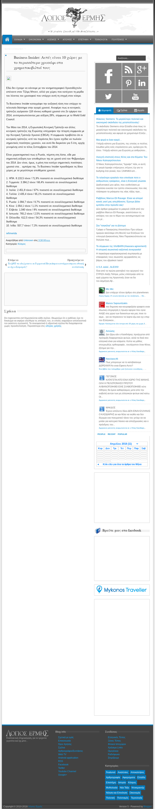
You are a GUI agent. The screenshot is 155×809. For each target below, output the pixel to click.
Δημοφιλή (106, 110)
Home (7, 39)
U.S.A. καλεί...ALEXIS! (107, 267)
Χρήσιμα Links (115, 747)
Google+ (62, 774)
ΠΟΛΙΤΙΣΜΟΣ (118, 39)
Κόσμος (22, 244)
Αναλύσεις (123, 772)
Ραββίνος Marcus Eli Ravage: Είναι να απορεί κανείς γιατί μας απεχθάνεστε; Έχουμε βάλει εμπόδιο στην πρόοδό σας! (119, 201)
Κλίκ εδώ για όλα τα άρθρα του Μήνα (122, 464)
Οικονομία (135, 792)
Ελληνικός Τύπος (116, 737)
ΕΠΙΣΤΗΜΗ (83, 39)
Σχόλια (123, 110)
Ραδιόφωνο (114, 754)
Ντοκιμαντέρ (138, 787)
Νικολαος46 (112, 359)
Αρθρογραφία (113, 777)
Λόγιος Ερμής (35, 806)
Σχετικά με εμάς (66, 737)
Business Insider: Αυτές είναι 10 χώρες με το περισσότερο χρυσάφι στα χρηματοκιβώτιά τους (48, 62)
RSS (60, 761)
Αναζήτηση (149, 58)
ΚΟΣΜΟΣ (51, 39)
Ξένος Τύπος (114, 740)
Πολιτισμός (123, 798)
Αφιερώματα (128, 777)
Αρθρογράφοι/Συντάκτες (70, 751)
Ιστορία (122, 782)
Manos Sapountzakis (116, 303)
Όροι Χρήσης (65, 744)
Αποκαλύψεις (137, 772)
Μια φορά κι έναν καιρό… (109, 140)
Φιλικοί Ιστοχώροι (117, 744)
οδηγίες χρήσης (53, 326)
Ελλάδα (141, 777)
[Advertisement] (69, 289)
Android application (68, 757)
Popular (122, 434)
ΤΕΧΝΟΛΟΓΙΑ (101, 39)
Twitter (61, 768)
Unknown (28, 240)
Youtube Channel (67, 771)
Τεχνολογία (136, 798)
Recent (111, 434)
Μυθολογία (111, 787)
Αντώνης (110, 331)
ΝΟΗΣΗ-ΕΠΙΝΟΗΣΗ (14, 48)
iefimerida (11, 233)
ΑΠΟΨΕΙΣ (67, 39)
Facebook (63, 764)
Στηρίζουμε (113, 757)
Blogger (147, 806)
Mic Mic (110, 289)
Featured (110, 772)
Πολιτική (110, 798)
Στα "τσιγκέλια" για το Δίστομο (111, 225)
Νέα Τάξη (124, 787)
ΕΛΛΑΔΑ (18, 39)
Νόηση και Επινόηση (116, 792)
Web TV (62, 754)
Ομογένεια (113, 751)
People (101, 434)
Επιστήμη (111, 782)
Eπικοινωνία (64, 740)
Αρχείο (140, 110)
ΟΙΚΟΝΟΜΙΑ (35, 39)
